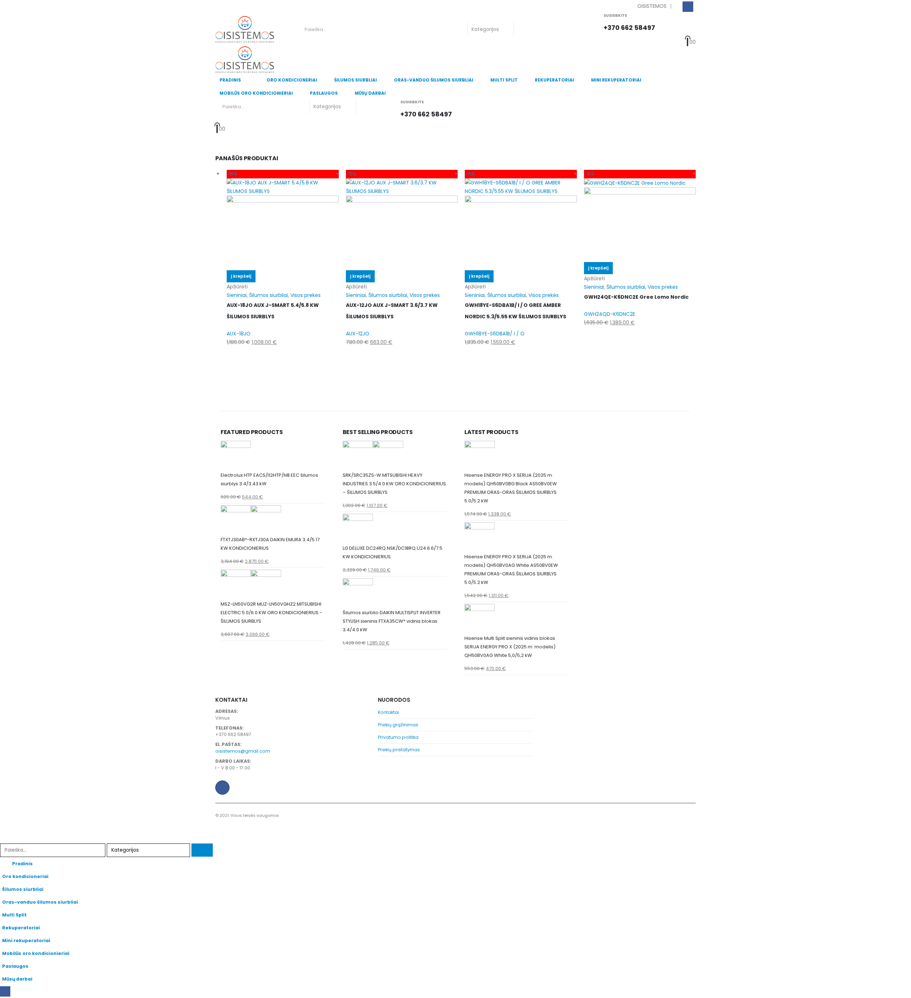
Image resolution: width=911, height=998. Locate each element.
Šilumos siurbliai (355, 80)
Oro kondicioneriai (292, 80)
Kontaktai (388, 712)
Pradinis (230, 80)
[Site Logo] (244, 29)
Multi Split (504, 80)
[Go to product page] (273, 456)
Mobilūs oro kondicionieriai (256, 93)
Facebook (222, 787)
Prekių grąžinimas (398, 725)
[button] (4, 838)
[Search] (525, 29)
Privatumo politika (398, 737)
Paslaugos (324, 93)
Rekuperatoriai (554, 80)
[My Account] (671, 25)
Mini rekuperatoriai (616, 80)
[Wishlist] (686, 25)
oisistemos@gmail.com (242, 751)
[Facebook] (688, 6)
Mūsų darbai (370, 93)
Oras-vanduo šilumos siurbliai (433, 80)
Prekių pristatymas (399, 750)
